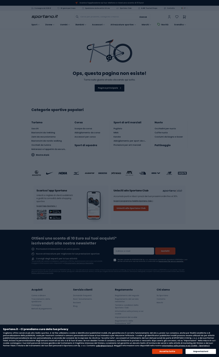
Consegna (36, 305)
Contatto (171, 8)
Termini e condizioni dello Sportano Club (127, 306)
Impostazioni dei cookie (126, 317)
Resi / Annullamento (82, 299)
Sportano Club (126, 8)
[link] (169, 17)
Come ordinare (38, 295)
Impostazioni (200, 351)
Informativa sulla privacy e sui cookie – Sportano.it (185, 345)
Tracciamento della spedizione (40, 300)
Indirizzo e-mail (123, 251)
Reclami (77, 302)
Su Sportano (162, 295)
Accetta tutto (167, 351)
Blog (75, 306)
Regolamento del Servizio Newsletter (79, 263)
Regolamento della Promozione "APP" (124, 322)
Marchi (145, 25)
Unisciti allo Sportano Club (131, 208)
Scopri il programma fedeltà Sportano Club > (133, 201)
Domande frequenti (82, 295)
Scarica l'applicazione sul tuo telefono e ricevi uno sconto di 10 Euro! (112, 3)
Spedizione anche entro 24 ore (97, 8)
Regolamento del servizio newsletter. (171, 261)
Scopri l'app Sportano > (46, 206)
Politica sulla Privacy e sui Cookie (42, 273)
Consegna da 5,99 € (42, 8)
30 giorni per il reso (68, 8)
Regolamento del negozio (127, 295)
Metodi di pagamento (41, 308)
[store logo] (44, 17)
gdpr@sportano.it (104, 345)
